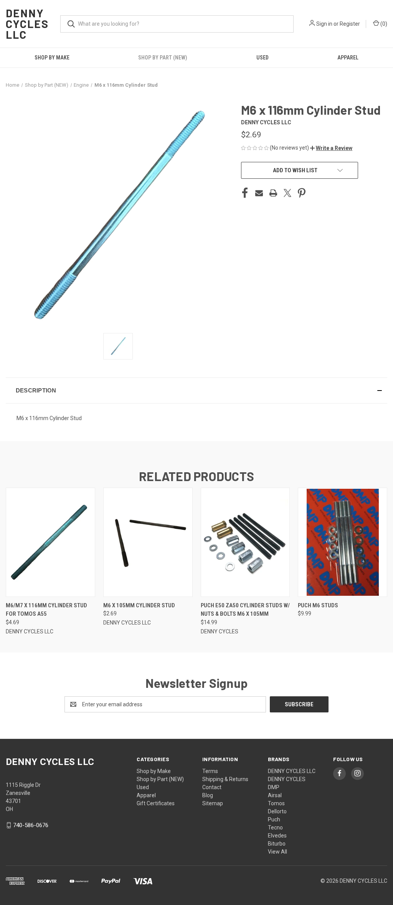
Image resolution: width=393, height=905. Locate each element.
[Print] (273, 193)
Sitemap (212, 803)
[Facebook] (245, 193)
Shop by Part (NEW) (162, 57)
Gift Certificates (156, 803)
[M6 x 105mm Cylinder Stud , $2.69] (148, 542)
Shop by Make (52, 57)
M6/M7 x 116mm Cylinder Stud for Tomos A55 (46, 610)
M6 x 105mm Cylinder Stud (139, 605)
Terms (210, 771)
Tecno (275, 827)
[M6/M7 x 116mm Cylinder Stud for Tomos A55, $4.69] (50, 542)
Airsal (275, 795)
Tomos (276, 803)
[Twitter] (287, 193)
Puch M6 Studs (318, 605)
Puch (274, 819)
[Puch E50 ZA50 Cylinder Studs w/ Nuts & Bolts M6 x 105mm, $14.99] (245, 542)
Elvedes (277, 835)
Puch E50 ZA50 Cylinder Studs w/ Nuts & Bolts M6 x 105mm (245, 610)
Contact (211, 787)
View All (277, 852)
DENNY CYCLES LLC (291, 771)
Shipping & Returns (225, 779)
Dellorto (277, 811)
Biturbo (277, 844)
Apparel (146, 795)
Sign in (324, 24)
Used (262, 57)
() (383, 24)
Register (350, 24)
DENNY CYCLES (286, 779)
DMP (273, 787)
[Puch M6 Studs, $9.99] (342, 542)
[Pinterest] (301, 193)
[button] (331, 148)
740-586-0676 (30, 825)
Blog (207, 795)
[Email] (259, 193)
